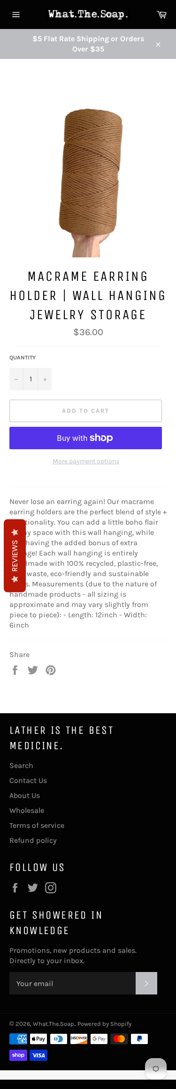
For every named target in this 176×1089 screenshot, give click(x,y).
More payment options (86, 461)
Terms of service (36, 825)
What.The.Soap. (54, 1023)
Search (21, 765)
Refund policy (33, 840)
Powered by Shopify (104, 1023)
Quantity (22, 357)
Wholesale (26, 810)
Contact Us (28, 780)
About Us (24, 795)
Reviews (14, 555)
